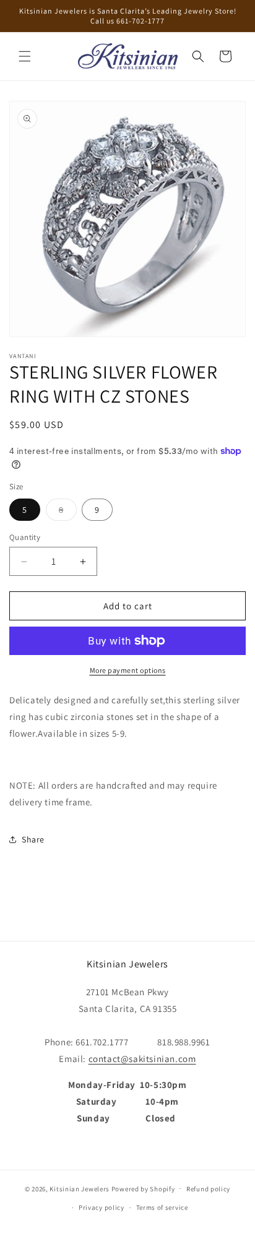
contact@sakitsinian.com (142, 1059)
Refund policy (208, 1189)
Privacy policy (101, 1207)
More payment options (128, 670)
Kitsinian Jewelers (80, 1188)
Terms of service (162, 1207)
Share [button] (33, 839)
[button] (24, 56)
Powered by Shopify (143, 1188)
